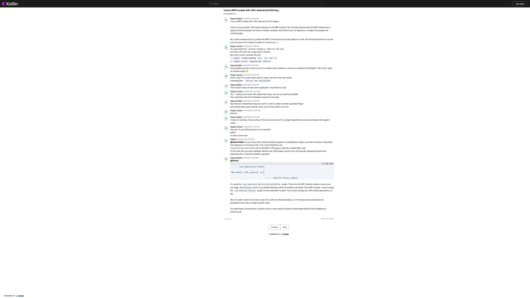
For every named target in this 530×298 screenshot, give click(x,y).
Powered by (9, 296)
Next (285, 227)
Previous (274, 227)
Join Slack (520, 4)
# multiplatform (230, 14)
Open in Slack (327, 218)
